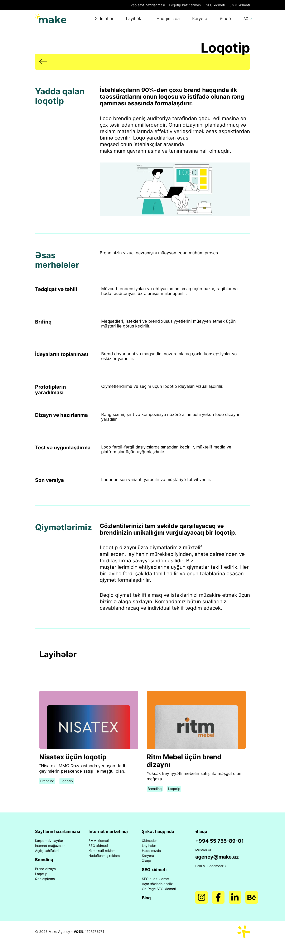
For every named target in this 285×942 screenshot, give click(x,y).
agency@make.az (217, 857)
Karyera (199, 18)
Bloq (146, 897)
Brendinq (47, 781)
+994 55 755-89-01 (219, 841)
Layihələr (135, 18)
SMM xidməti (98, 841)
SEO (215, 5)
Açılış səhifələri (47, 851)
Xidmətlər (104, 18)
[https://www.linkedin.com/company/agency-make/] (235, 897)
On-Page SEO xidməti (159, 889)
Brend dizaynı (46, 869)
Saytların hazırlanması (57, 831)
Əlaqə (225, 18)
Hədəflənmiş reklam (104, 856)
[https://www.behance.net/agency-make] (251, 897)
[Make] (50, 18)
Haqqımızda (168, 18)
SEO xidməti (98, 846)
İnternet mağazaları (50, 846)
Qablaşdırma (45, 879)
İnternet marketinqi (108, 831)
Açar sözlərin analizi (158, 884)
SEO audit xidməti (156, 879)
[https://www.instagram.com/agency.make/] (201, 897)
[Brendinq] (142, 62)
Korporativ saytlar (49, 841)
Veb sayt (148, 5)
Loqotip (185, 5)
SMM (240, 5)
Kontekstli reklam (102, 851)
